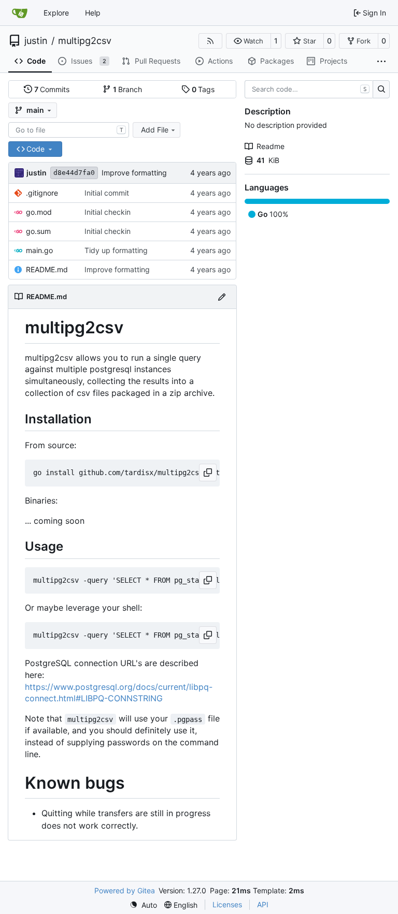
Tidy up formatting (116, 250)
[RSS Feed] (210, 41)
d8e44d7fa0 (74, 172)
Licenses (227, 904)
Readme (271, 146)
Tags (203, 89)
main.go (39, 250)
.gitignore (42, 192)
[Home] (19, 13)
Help (93, 12)
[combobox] (68, 130)
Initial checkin (107, 212)
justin (36, 41)
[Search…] (381, 89)
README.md (47, 269)
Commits (52, 89)
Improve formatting (134, 172)
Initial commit (106, 192)
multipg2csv (84, 41)
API (262, 904)
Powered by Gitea (124, 890)
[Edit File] (222, 296)
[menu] (143, 905)
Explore (56, 12)
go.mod (39, 212)
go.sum (38, 231)
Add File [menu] (154, 129)
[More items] (381, 61)
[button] (248, 41)
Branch (128, 89)
